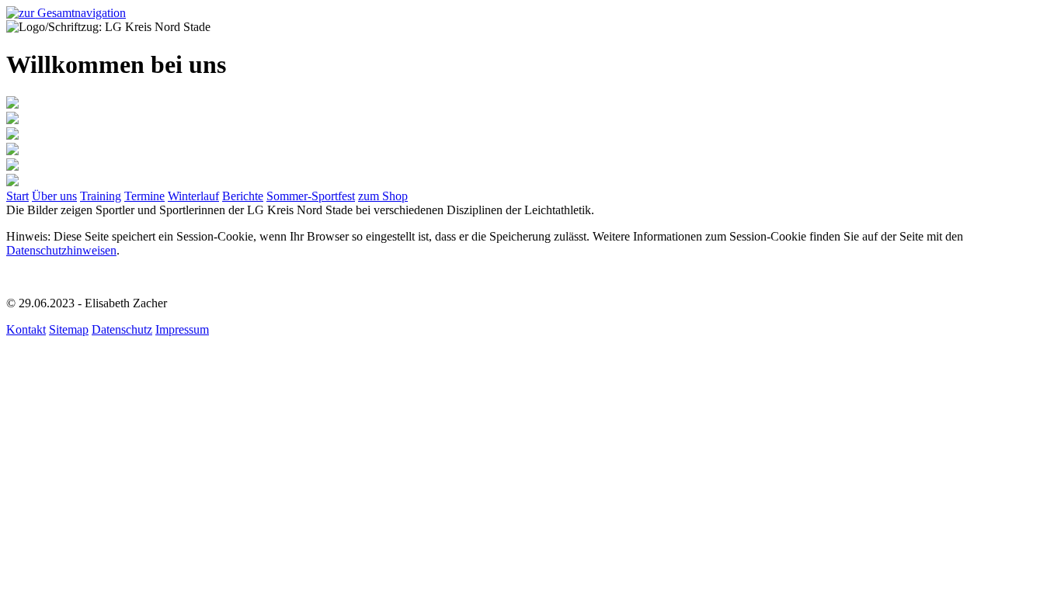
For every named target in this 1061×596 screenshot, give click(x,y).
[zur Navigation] (66, 12)
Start (17, 196)
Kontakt (26, 329)
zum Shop (383, 196)
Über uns (54, 196)
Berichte (242, 196)
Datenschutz (122, 329)
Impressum (182, 329)
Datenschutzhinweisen (61, 250)
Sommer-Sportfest (310, 196)
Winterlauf (193, 196)
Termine (144, 196)
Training (100, 196)
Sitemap (69, 329)
